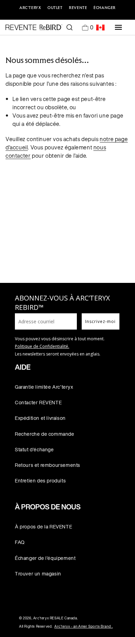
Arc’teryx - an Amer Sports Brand (83, 626)
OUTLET (55, 7)
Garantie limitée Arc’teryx (44, 386)
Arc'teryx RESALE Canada (55, 618)
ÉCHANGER (104, 7)
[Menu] (118, 27)
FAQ (20, 542)
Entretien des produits (40, 480)
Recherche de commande (44, 433)
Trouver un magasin (38, 573)
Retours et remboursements (47, 465)
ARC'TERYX (30, 7)
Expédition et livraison (40, 418)
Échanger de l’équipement (45, 558)
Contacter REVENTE (38, 402)
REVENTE (78, 7)
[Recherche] (69, 27)
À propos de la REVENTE (43, 526)
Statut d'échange (34, 449)
